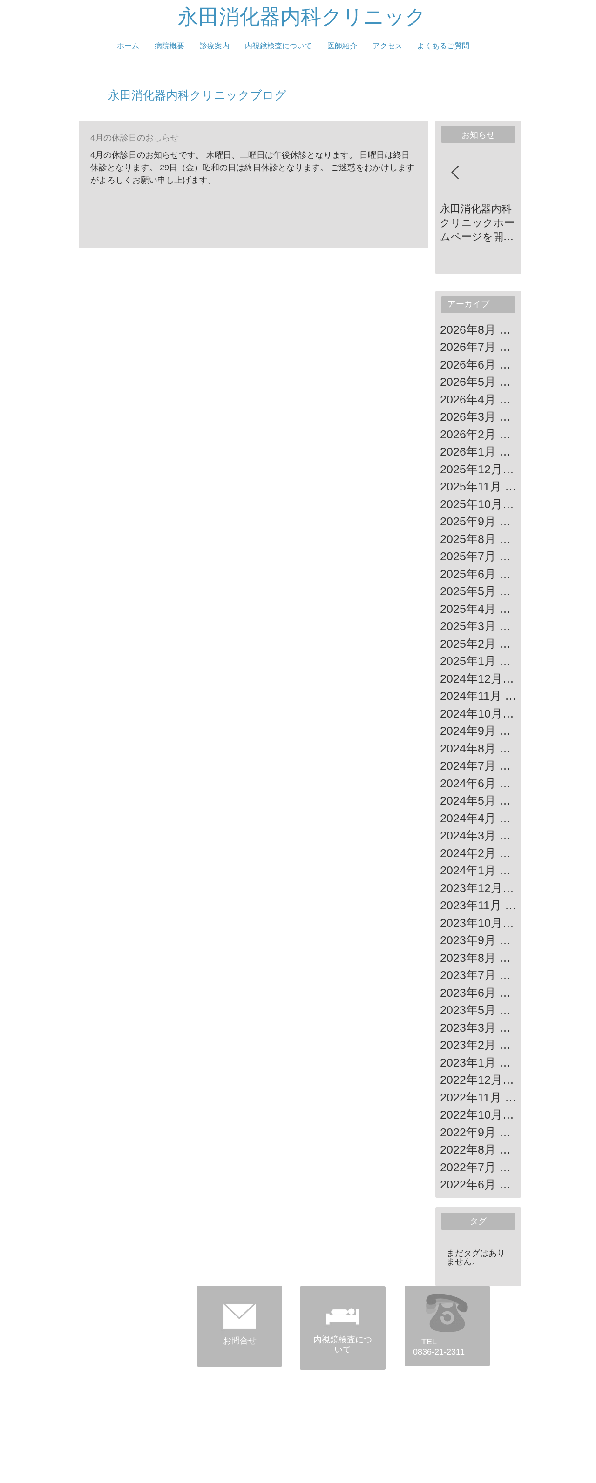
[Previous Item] (455, 173)
